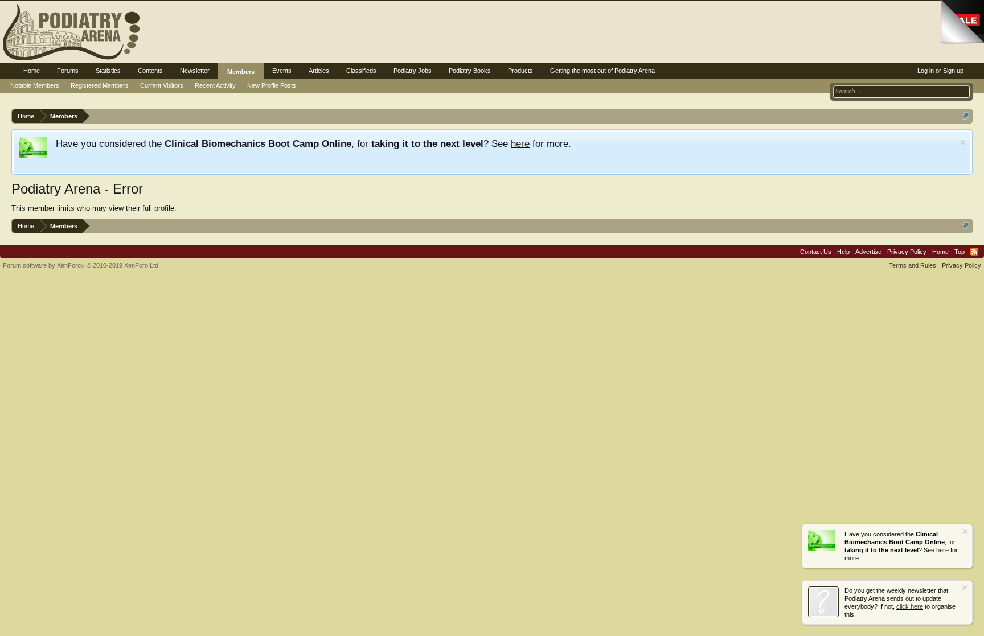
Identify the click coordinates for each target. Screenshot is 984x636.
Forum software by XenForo (81, 265)
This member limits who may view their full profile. (94, 208)
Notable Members (34, 85)
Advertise (868, 251)
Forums (68, 70)
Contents (150, 70)
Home (31, 70)
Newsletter (195, 70)
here (520, 143)
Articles (319, 70)
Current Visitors (161, 85)
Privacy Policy (906, 251)
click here (909, 606)
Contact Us (815, 251)
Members (241, 71)
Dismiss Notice (963, 142)
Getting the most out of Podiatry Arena (602, 70)
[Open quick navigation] (965, 116)
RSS (974, 252)
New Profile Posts (271, 85)
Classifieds (361, 70)
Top (959, 251)
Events (282, 70)
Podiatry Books (470, 70)
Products (520, 70)
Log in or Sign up (940, 70)
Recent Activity (215, 85)
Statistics (108, 70)
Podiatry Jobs (412, 70)
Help (843, 251)
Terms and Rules (912, 265)
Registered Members (100, 85)
